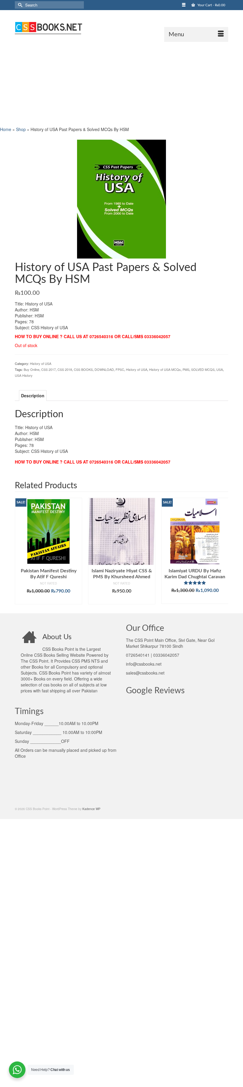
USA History (24, 375)
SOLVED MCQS (203, 369)
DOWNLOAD (104, 369)
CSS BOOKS (83, 369)
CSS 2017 (48, 369)
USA (219, 369)
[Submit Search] (19, 5)
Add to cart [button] (48, 600)
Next (223, 551)
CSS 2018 (64, 369)
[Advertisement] (121, 83)
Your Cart (210, 5)
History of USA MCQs (165, 369)
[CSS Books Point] (121, 27)
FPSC (120, 369)
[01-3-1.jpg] (121, 198)
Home (5, 129)
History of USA (40, 363)
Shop (21, 129)
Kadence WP (91, 809)
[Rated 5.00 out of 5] (195, 583)
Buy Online (31, 369)
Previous (20, 551)
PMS (186, 369)
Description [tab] (32, 395)
